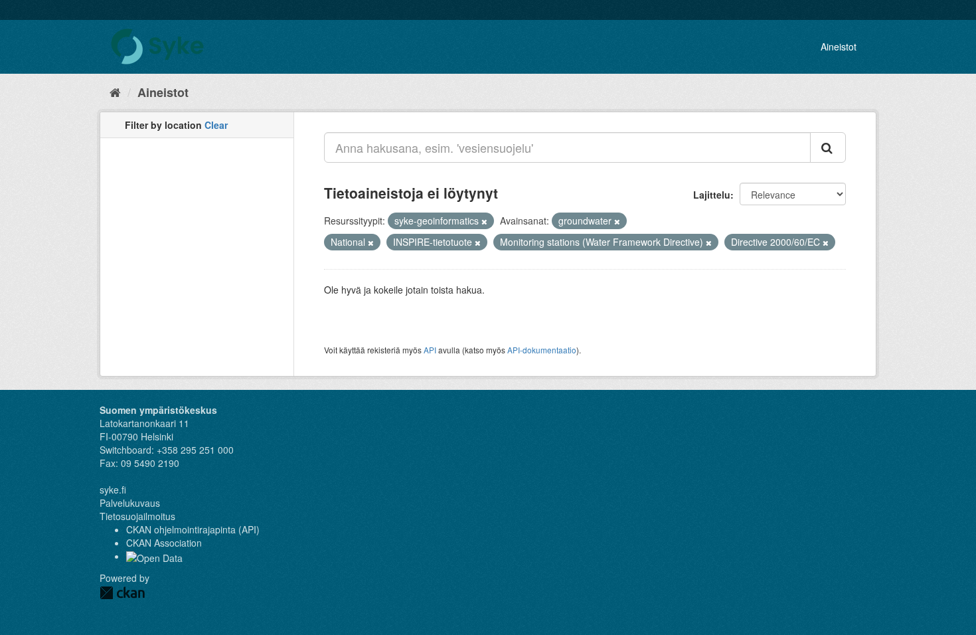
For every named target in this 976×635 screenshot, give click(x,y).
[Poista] (484, 221)
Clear (216, 125)
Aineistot (838, 46)
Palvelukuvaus (130, 502)
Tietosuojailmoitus (137, 516)
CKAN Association (164, 542)
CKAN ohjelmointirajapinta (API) (193, 529)
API (430, 349)
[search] (828, 147)
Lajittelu (711, 194)
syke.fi (113, 489)
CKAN (122, 593)
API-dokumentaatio (541, 349)
